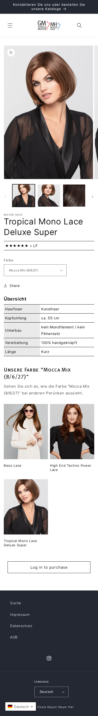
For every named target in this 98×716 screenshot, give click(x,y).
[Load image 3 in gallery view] (74, 195)
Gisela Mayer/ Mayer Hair (55, 707)
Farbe (8, 260)
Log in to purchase (49, 567)
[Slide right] (92, 196)
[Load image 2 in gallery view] (48, 195)
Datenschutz (21, 626)
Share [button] (15, 285)
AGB (14, 637)
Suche (15, 603)
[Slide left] (5, 196)
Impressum (19, 614)
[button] (10, 25)
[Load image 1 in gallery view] (23, 195)
